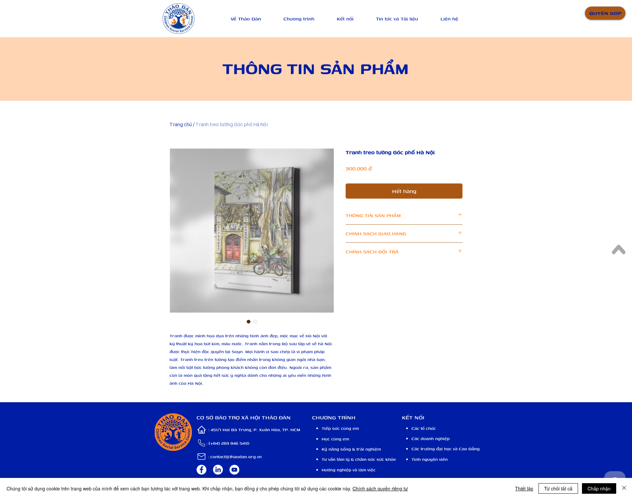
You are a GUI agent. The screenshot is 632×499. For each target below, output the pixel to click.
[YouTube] (234, 470)
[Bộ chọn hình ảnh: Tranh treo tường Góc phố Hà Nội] (248, 321)
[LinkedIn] (218, 470)
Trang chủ (181, 124)
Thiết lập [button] (524, 488)
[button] (246, 18)
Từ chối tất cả (558, 488)
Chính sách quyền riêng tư (380, 488)
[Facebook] (201, 470)
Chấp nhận (599, 488)
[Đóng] (624, 488)
